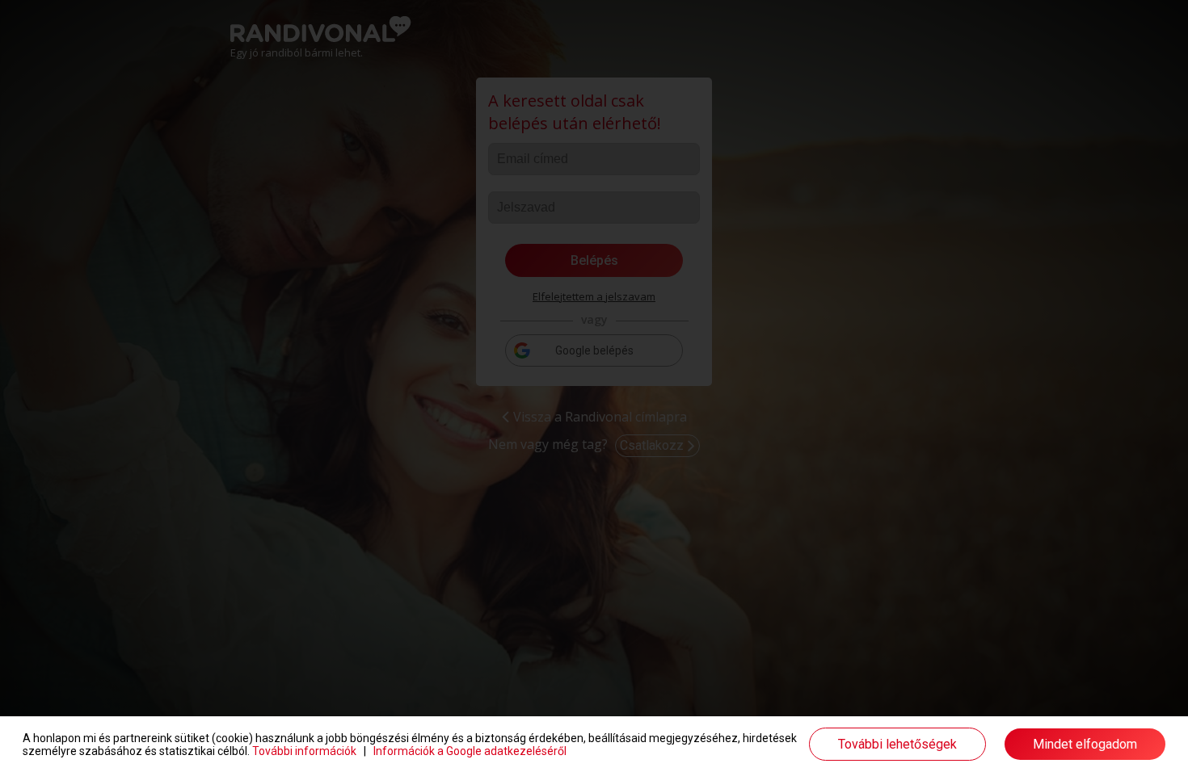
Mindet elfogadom (1085, 744)
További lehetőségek (897, 744)
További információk (304, 751)
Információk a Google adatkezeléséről (470, 751)
